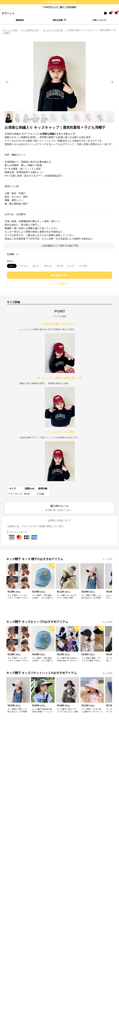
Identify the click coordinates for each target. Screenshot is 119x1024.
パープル (83, 266)
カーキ (60, 266)
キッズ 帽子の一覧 (29, 30)
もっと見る (107, 559)
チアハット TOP (9, 30)
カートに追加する (59, 283)
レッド (71, 266)
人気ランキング (99, 20)
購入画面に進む (59, 275)
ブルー (12, 266)
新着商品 (20, 20)
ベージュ (24, 266)
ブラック (48, 266)
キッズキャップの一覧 (53, 30)
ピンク (36, 266)
